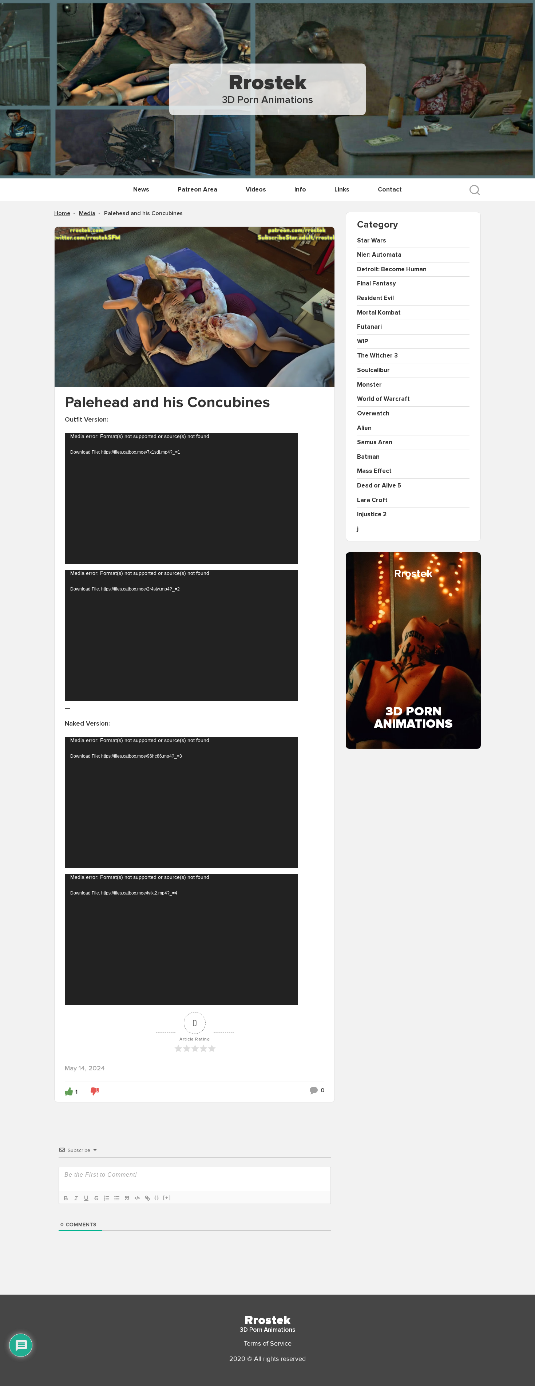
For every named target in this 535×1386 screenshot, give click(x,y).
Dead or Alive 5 (379, 485)
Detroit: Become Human (392, 269)
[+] (167, 1197)
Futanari (369, 327)
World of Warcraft (383, 399)
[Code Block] (137, 1198)
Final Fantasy (376, 283)
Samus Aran (374, 442)
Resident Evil (375, 298)
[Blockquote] (127, 1198)
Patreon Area (197, 189)
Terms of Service (268, 1343)
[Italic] (76, 1198)
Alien (364, 428)
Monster (369, 384)
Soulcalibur (373, 370)
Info (300, 189)
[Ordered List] (107, 1198)
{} (156, 1197)
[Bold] (66, 1198)
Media (87, 213)
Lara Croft (372, 500)
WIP (362, 341)
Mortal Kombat (379, 312)
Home (62, 213)
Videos (256, 189)
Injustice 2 (372, 514)
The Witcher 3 (377, 355)
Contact (390, 189)
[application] (181, 498)
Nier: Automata (379, 254)
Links (341, 189)
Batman (368, 457)
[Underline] (86, 1198)
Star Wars (371, 240)
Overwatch (373, 413)
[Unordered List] (117, 1198)
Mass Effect (374, 471)
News (141, 189)
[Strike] (96, 1198)
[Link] (147, 1198)
